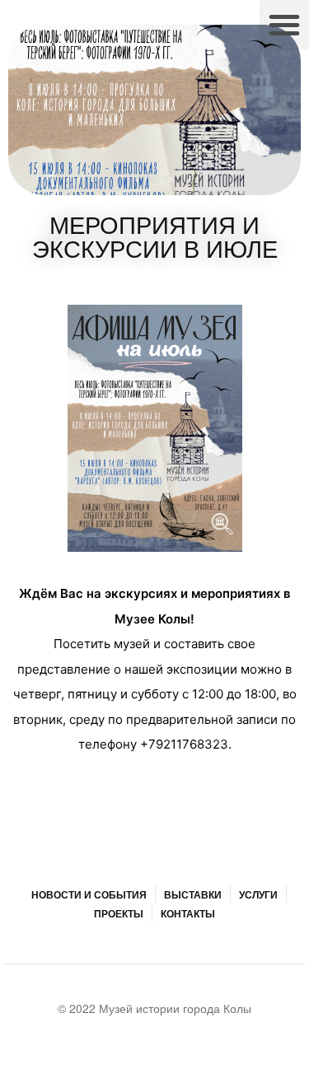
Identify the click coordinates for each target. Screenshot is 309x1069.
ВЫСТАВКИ (193, 894)
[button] (284, 24)
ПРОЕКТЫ (118, 913)
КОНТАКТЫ (188, 913)
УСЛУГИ (258, 894)
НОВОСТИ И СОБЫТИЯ (89, 894)
